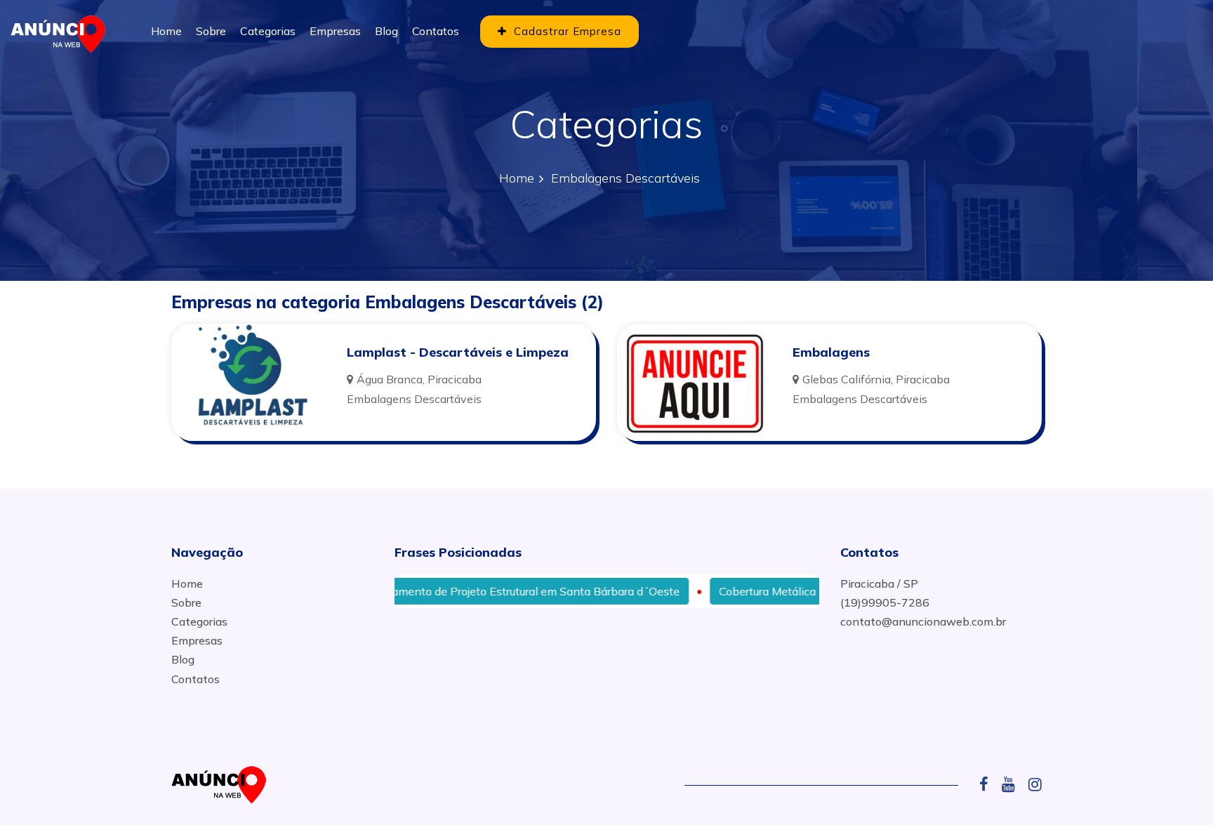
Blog (386, 31)
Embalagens (831, 352)
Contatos (435, 31)
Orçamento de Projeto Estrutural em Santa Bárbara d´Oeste (494, 591)
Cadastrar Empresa (565, 31)
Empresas (335, 31)
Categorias (268, 31)
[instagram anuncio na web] (1035, 784)
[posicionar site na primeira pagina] (62, 31)
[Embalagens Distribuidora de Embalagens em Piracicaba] (694, 382)
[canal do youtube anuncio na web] (1014, 784)
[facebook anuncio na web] (989, 784)
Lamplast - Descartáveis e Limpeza (458, 352)
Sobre (211, 31)
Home (166, 31)
